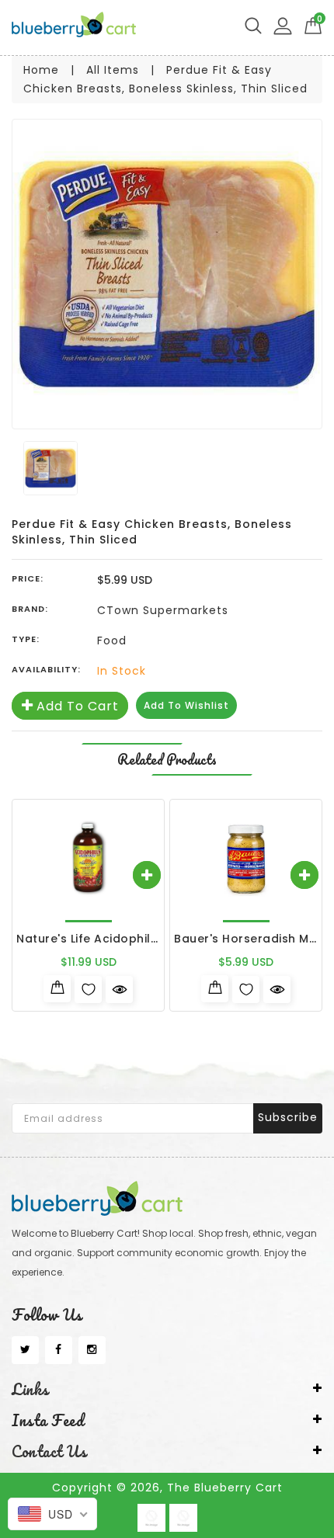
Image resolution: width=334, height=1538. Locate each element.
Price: (27, 578)
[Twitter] (25, 1350)
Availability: (46, 669)
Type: (26, 639)
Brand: (30, 608)
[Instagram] (92, 1350)
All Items (112, 70)
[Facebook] (58, 1350)
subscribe (288, 1117)
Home (41, 70)
